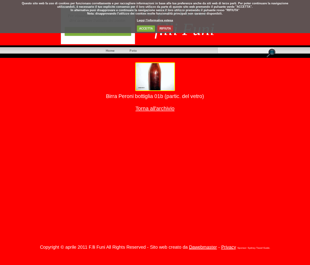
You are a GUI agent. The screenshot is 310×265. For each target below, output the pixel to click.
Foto (133, 50)
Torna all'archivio (155, 108)
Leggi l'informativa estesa (155, 20)
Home (110, 50)
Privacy (228, 247)
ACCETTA (146, 28)
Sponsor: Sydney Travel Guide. (253, 248)
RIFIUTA (165, 28)
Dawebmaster (203, 247)
